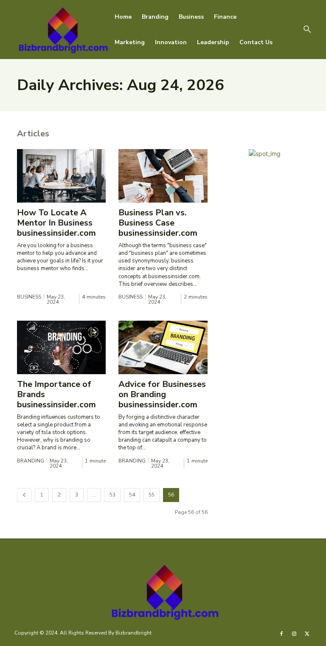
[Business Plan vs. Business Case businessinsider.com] (162, 176)
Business (29, 296)
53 (112, 494)
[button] (307, 30)
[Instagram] (294, 633)
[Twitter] (307, 633)
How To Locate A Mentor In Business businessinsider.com (56, 223)
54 (132, 494)
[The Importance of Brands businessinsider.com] (61, 347)
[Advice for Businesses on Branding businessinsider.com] (162, 347)
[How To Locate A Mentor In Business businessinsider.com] (61, 176)
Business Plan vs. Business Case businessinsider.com (157, 223)
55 (152, 494)
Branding (30, 460)
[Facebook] (281, 633)
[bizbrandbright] (61, 29)
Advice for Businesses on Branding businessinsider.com (162, 394)
